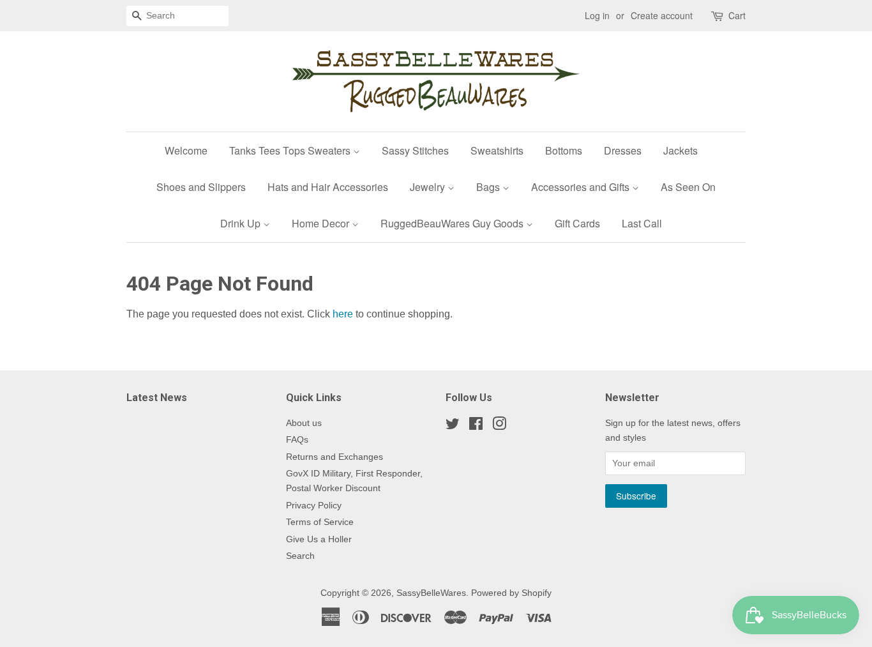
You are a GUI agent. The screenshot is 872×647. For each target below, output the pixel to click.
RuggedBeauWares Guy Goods (453, 223)
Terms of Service (320, 522)
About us (304, 423)
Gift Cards (577, 223)
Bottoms (563, 150)
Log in (597, 15)
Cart (737, 15)
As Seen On (688, 186)
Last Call (642, 223)
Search (300, 556)
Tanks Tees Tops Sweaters (291, 150)
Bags (489, 186)
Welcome (186, 150)
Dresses (623, 150)
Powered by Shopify (511, 593)
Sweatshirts (496, 150)
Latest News (156, 398)
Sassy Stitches (415, 150)
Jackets (680, 150)
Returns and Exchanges (334, 457)
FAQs (297, 440)
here (343, 313)
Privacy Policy (314, 505)
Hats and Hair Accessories (327, 186)
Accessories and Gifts (581, 186)
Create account (662, 15)
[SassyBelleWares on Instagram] (499, 426)
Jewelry (428, 186)
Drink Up (241, 223)
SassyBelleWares (431, 593)
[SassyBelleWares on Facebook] (476, 426)
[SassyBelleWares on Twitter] (453, 426)
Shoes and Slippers (201, 186)
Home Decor (322, 223)
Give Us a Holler (319, 539)
